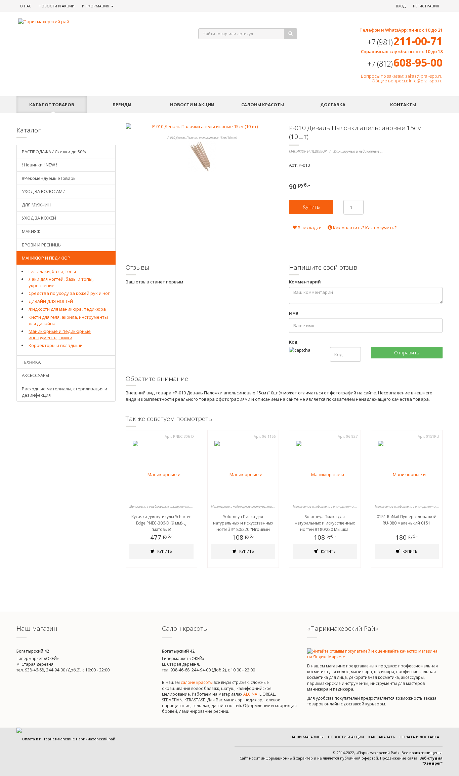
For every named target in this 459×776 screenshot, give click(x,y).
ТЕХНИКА (31, 362)
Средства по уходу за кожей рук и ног (69, 293)
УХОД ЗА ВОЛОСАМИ (44, 191)
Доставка (332, 105)
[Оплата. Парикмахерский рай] (65, 739)
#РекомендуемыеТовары (49, 178)
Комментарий (305, 282)
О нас (25, 5)
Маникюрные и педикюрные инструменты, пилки (374, 151)
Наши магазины (307, 736)
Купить (164, 551)
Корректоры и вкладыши (56, 345)
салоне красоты (197, 682)
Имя (293, 313)
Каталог (51, 105)
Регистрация (426, 5)
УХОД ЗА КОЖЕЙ (39, 218)
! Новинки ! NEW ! (39, 165)
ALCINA (250, 694)
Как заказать (381, 736)
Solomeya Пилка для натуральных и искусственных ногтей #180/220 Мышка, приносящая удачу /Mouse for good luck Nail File (325, 529)
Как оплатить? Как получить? (364, 228)
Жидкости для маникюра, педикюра (67, 309)
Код (293, 342)
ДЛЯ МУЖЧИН (36, 205)
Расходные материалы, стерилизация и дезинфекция (64, 392)
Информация (96, 5)
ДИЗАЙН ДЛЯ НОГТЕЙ (51, 301)
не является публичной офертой (347, 758)
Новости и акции (192, 105)
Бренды (122, 105)
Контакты (403, 105)
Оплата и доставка (419, 736)
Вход (401, 5)
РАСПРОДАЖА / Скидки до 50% (54, 152)
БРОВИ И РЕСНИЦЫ (41, 245)
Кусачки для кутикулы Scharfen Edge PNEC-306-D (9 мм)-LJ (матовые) (161, 523)
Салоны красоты (262, 105)
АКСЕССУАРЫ (35, 375)
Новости (57, 5)
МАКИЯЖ (31, 231)
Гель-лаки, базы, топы (52, 271)
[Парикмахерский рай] (99, 21)
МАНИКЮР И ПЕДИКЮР (308, 151)
